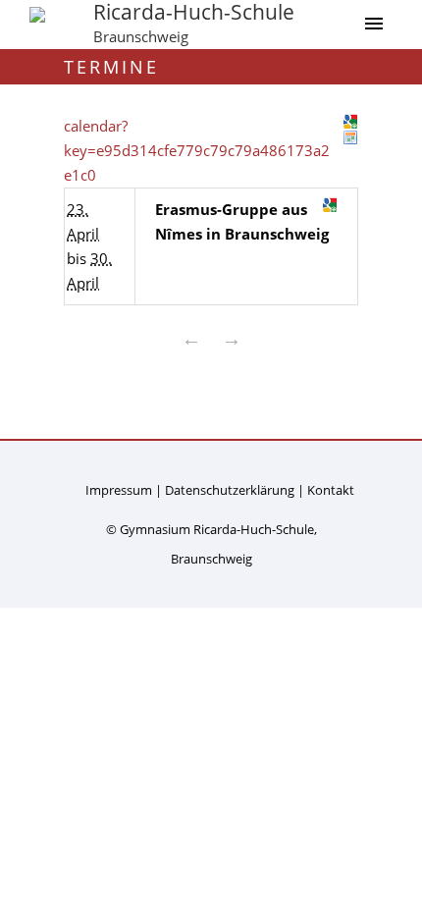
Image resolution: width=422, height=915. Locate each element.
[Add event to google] (330, 205)
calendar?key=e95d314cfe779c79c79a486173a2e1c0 (197, 150)
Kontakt (330, 490)
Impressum (118, 490)
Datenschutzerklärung (229, 490)
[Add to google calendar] (350, 122)
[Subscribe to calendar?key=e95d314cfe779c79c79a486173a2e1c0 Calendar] (350, 137)
